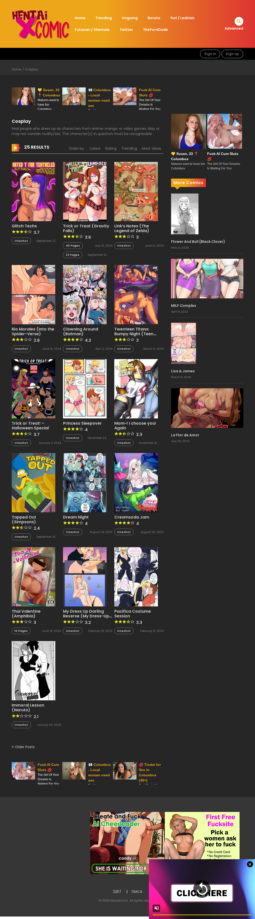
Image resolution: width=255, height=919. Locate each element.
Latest (95, 148)
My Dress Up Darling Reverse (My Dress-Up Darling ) (86, 616)
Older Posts (24, 746)
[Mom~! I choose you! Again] (136, 388)
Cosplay (31, 69)
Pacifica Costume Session (132, 613)
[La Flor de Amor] (207, 407)
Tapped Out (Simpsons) (24, 519)
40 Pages (73, 246)
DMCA (137, 891)
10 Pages (21, 631)
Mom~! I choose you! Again (135, 425)
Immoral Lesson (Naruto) (28, 707)
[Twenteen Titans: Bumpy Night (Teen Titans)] (136, 294)
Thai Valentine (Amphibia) (26, 613)
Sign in (210, 53)
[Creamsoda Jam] (136, 482)
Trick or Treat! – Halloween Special (30, 425)
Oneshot (21, 241)
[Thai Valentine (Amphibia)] (33, 576)
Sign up (232, 53)
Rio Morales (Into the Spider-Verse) (33, 331)
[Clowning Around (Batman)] (85, 294)
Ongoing (130, 17)
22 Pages (72, 255)
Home (80, 17)
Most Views (151, 148)
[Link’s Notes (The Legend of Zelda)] (136, 191)
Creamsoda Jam (131, 517)
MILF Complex (183, 305)
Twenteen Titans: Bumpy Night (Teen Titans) (133, 333)
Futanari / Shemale (92, 29)
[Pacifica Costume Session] (136, 576)
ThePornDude (155, 29)
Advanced (234, 28)
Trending (103, 17)
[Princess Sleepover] (85, 388)
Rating (111, 148)
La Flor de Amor (185, 435)
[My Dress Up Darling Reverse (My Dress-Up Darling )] (85, 576)
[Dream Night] (85, 482)
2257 (117, 891)
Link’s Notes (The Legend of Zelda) (131, 228)
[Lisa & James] (183, 342)
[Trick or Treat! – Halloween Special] (33, 388)
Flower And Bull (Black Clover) (198, 241)
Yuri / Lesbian (182, 17)
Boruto (154, 17)
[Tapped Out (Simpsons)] (33, 482)
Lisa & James (183, 371)
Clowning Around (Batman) (80, 331)
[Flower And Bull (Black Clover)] (184, 213)
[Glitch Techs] (33, 191)
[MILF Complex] (207, 278)
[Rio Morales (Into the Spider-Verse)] (33, 294)
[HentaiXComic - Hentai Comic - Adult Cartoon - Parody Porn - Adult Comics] (40, 23)
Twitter (126, 29)
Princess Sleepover (82, 423)
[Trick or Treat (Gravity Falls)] (85, 191)
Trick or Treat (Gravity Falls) (86, 228)
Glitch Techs (24, 226)
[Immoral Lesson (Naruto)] (33, 670)
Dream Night (76, 517)
